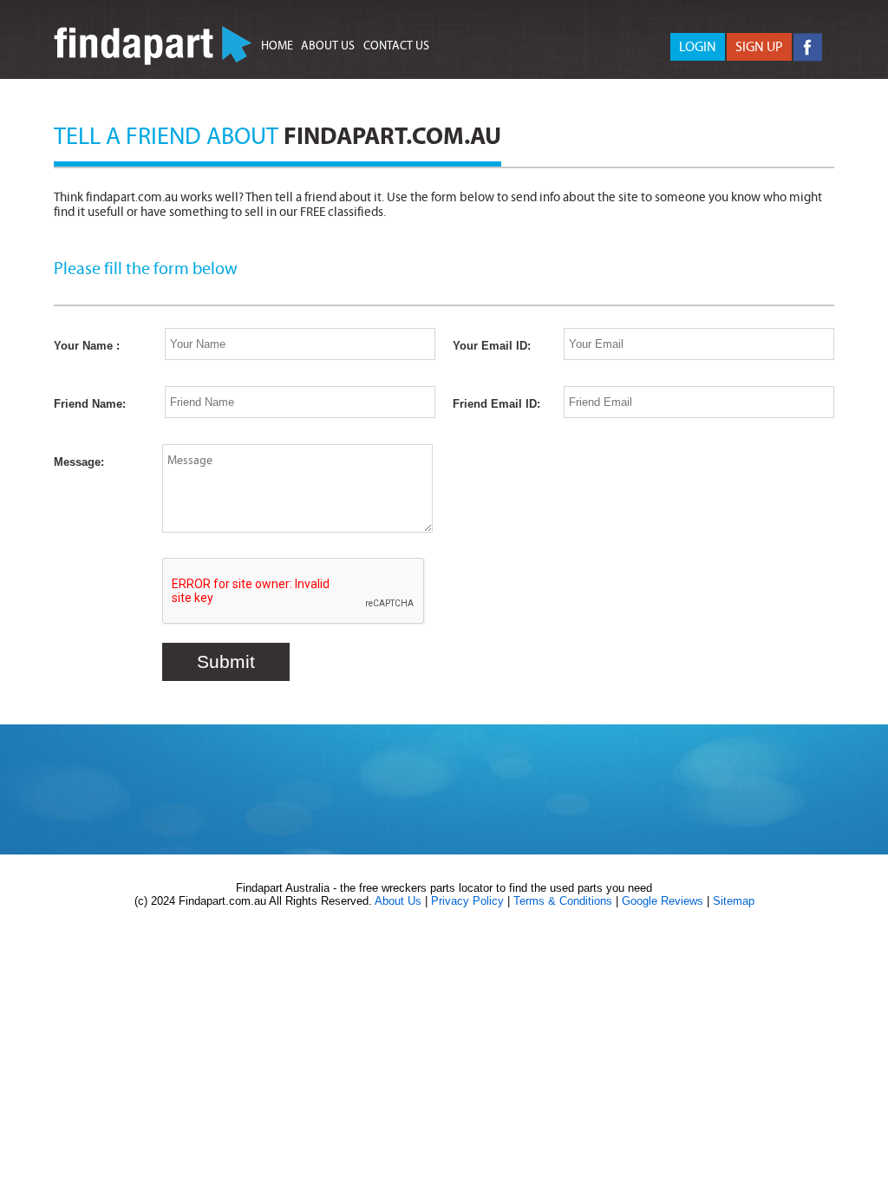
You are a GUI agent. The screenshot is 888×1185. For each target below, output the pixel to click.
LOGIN (697, 47)
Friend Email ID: (496, 403)
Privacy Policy (467, 900)
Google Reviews (662, 900)
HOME (277, 46)
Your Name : (87, 345)
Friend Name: (90, 403)
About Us (398, 900)
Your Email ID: (492, 345)
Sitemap (733, 900)
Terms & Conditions (562, 900)
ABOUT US (328, 46)
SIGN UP (759, 47)
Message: (79, 461)
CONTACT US (396, 46)
